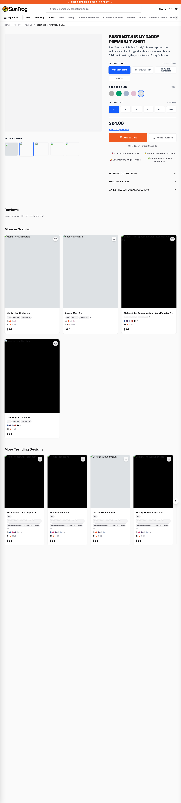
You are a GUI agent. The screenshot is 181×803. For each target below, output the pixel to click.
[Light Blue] (126, 93)
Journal (51, 17)
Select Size (116, 102)
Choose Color (118, 87)
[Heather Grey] (111, 93)
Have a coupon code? (119, 129)
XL (148, 109)
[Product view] (11, 149)
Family (70, 17)
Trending (39, 17)
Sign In (162, 9)
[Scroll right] (176, 18)
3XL (171, 109)
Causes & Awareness (88, 17)
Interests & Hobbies (113, 17)
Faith (61, 17)
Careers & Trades (158, 17)
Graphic (28, 25)
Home (7, 25)
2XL (160, 109)
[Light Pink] (133, 93)
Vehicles (131, 17)
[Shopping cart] (176, 9)
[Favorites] (170, 9)
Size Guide (171, 102)
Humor (142, 17)
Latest (28, 17)
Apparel (17, 25)
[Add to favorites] (55, 239)
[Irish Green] (119, 93)
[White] (141, 93)
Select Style (117, 63)
